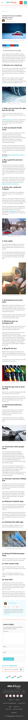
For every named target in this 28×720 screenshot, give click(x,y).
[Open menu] (2, 3)
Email (4, 652)
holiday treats (12, 211)
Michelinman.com (8, 119)
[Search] (23, 691)
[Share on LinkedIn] (17, 45)
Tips (6, 11)
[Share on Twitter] (8, 45)
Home (3, 11)
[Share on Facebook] (4, 45)
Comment (6, 631)
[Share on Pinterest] (12, 45)
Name (5, 646)
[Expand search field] (25, 2)
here (15, 8)
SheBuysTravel (11, 716)
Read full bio (7, 613)
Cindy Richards (9, 19)
